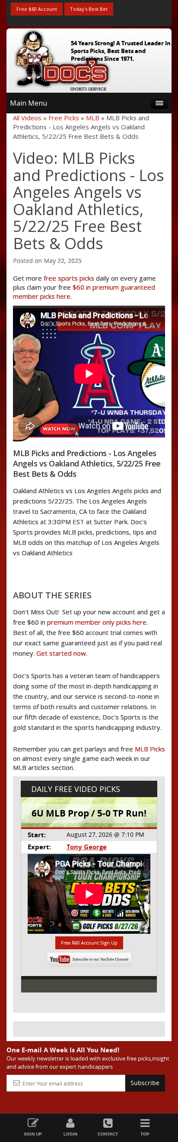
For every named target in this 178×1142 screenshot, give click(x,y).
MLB (92, 117)
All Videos (27, 117)
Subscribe (144, 1083)
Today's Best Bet (89, 9)
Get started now (61, 653)
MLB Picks (150, 749)
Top (144, 1134)
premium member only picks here (96, 622)
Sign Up (33, 1134)
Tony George (87, 846)
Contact (108, 1134)
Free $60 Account (36, 9)
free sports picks (69, 278)
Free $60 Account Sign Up (89, 942)
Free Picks (63, 117)
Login (70, 1134)
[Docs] (62, 58)
